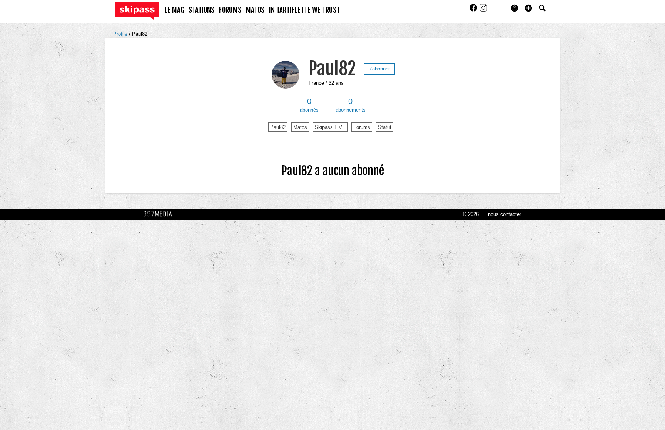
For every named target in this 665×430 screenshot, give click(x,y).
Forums (361, 127)
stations (201, 10)
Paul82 (139, 34)
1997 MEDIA (159, 214)
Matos (300, 127)
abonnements (351, 105)
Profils (121, 34)
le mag (174, 10)
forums (230, 10)
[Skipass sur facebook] (474, 10)
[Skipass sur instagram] (483, 10)
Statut (384, 127)
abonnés (309, 105)
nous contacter (504, 214)
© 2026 (471, 214)
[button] (528, 8)
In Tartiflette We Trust (304, 10)
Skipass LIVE (330, 127)
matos (255, 10)
